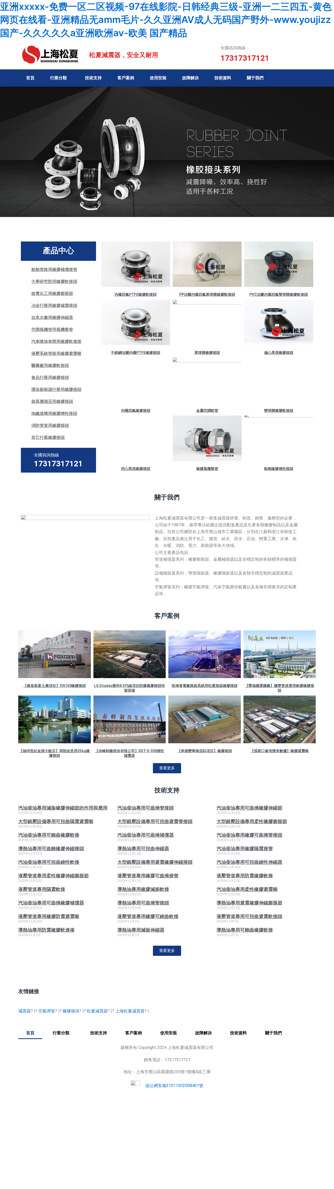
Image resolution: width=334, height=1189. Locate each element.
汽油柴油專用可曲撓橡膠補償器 (51, 903)
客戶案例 (125, 77)
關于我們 (255, 77)
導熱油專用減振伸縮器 (140, 930)
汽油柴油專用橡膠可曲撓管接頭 (249, 835)
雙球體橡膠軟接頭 (278, 410)
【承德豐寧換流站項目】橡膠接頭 (204, 751)
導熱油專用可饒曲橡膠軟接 (245, 930)
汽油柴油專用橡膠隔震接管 (245, 848)
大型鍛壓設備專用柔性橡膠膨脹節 (252, 821)
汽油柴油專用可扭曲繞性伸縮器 (249, 862)
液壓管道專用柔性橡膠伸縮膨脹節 (53, 875)
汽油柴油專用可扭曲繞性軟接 (48, 862)
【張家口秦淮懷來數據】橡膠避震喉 (279, 751)
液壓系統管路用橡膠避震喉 (56, 353)
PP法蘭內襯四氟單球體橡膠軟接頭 (207, 294)
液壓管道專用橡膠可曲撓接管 (147, 875)
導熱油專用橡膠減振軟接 (143, 889)
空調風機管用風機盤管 (52, 329)
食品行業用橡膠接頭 (50, 377)
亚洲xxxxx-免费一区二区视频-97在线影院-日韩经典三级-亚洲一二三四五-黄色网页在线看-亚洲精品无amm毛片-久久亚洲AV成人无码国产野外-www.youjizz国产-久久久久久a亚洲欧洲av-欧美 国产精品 (166, 20)
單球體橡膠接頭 (207, 353)
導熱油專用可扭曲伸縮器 (143, 848)
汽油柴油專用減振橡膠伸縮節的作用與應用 (63, 808)
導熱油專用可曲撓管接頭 (143, 903)
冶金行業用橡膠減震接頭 (54, 305)
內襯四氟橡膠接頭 (135, 410)
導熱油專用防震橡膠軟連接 (46, 930)
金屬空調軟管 (207, 410)
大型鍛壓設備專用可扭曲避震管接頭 (155, 821)
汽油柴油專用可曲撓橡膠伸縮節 (249, 808)
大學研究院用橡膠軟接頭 (54, 281)
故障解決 (190, 77)
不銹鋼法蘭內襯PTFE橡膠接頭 (135, 353)
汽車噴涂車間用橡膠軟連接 (56, 341)
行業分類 (58, 77)
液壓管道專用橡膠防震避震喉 (48, 916)
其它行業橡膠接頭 (48, 437)
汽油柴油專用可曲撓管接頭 (145, 808)
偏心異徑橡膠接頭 (278, 353)
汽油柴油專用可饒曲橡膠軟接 (48, 835)
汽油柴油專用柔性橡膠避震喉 (247, 889)
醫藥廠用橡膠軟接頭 (50, 365)
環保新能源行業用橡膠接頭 (56, 389)
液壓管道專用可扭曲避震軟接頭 (249, 916)
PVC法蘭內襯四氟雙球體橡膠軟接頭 (278, 294)
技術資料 (222, 77)
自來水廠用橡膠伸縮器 (52, 317)
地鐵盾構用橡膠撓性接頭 (54, 413)
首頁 (30, 77)
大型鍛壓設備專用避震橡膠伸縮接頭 (155, 862)
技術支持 (93, 77)
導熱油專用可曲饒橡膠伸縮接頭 (51, 848)
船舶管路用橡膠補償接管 (54, 269)
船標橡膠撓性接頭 (278, 469)
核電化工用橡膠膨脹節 (52, 293)
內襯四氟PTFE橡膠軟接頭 (136, 294)
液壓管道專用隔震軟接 (41, 889)
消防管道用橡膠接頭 (50, 425)
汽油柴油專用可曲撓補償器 (145, 835)
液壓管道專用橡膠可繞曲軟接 (147, 916)
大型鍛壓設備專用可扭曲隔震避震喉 (55, 821)
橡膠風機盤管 (207, 469)
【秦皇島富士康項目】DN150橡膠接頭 (54, 686)
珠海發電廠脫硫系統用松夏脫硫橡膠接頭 (204, 686)
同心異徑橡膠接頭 (135, 469)
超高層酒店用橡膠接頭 (52, 401)
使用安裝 (158, 77)
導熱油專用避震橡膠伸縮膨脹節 (249, 903)
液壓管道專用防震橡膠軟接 (245, 875)
